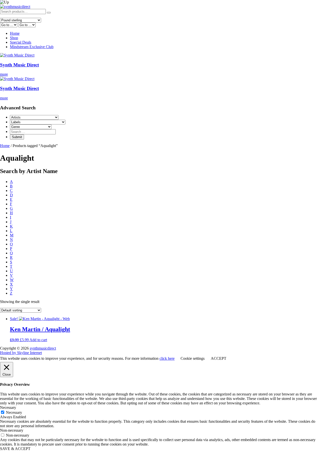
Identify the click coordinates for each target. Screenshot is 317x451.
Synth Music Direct (19, 64)
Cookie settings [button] (193, 358)
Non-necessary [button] (11, 430)
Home (15, 33)
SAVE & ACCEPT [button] (15, 449)
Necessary (14, 412)
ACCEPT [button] (218, 358)
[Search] (49, 12)
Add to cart (38, 340)
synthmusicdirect (43, 348)
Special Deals (20, 42)
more (4, 74)
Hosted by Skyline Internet (21, 353)
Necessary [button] (8, 407)
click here (167, 358)
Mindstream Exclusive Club (31, 47)
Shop (14, 38)
